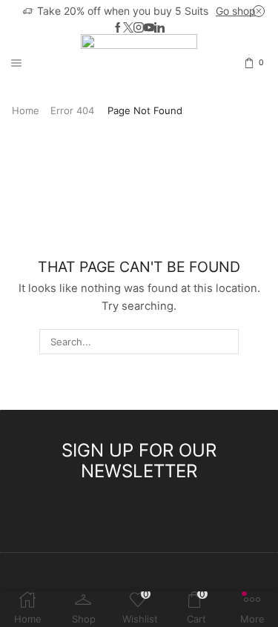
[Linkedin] (159, 28)
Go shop (236, 10)
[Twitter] (128, 28)
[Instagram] (138, 28)
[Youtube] (149, 28)
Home (25, 110)
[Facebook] (118, 28)
